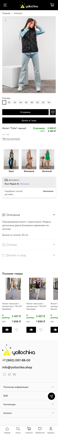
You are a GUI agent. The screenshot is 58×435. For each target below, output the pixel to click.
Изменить (25, 183)
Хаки (11, 171)
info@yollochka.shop (17, 367)
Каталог (18, 13)
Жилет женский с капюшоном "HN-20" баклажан (36, 306)
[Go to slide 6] (16, 20)
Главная (6, 13)
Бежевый (29, 171)
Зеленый (47, 171)
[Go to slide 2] (7, 20)
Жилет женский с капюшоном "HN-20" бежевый (12, 306)
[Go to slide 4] (11, 20)
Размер (6, 98)
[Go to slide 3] (9, 20)
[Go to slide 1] (5, 20)
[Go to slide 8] (20, 20)
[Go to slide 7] (18, 20)
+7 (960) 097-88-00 (16, 360)
